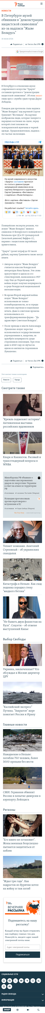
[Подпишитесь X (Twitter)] (15, 980)
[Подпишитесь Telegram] (27, 980)
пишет (39, 96)
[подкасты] (17, 1010)
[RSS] (38, 980)
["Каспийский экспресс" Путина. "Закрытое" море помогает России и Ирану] (22, 693)
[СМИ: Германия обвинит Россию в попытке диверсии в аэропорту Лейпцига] (22, 778)
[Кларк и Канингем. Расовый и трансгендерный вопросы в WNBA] (22, 443)
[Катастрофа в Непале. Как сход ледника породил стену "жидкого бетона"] (22, 570)
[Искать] (38, 1010)
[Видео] (28, 1010)
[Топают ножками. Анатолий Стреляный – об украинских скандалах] (22, 532)
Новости (6, 11)
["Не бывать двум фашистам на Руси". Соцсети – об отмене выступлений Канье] (22, 607)
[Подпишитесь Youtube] (21, 980)
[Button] (16, 44)
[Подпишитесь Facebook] (9, 980)
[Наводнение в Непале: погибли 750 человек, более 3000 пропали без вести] (22, 740)
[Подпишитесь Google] (4, 980)
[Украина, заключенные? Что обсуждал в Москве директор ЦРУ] (22, 655)
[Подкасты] (4, 986)
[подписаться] (9, 986)
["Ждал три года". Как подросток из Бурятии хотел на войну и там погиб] (22, 867)
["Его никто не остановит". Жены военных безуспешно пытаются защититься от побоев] (22, 825)
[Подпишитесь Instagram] (32, 980)
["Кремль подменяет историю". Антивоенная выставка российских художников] (22, 405)
